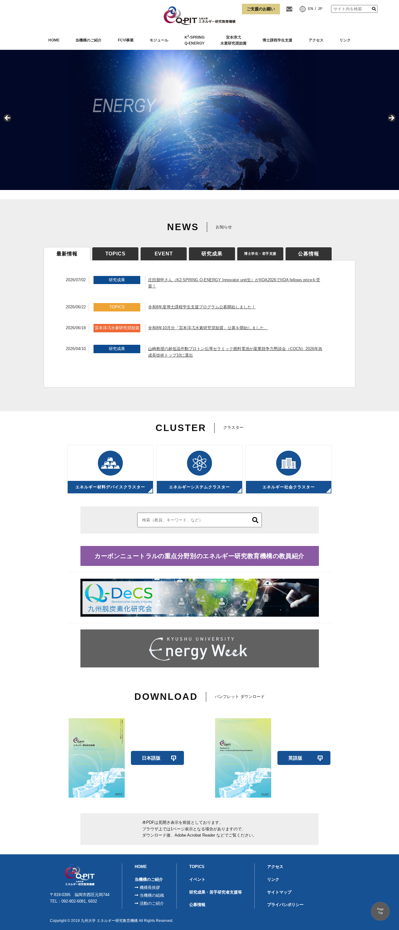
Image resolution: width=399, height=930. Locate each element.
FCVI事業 (126, 40)
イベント (197, 879)
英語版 (295, 758)
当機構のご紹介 (88, 40)
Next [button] (391, 118)
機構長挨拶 (150, 887)
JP (320, 9)
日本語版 (151, 758)
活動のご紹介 (152, 903)
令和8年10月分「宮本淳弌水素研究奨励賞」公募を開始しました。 (208, 327)
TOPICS (196, 866)
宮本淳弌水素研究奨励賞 (233, 40)
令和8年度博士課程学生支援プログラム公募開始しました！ (202, 307)
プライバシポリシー (285, 904)
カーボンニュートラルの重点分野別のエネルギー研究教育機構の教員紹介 (199, 556)
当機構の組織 (152, 895)
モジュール (159, 40)
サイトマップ (279, 892)
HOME (54, 40)
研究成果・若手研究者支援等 (215, 892)
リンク (345, 40)
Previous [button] (7, 118)
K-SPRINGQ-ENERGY (194, 40)
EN (310, 9)
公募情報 (197, 904)
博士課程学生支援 (277, 40)
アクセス (316, 40)
